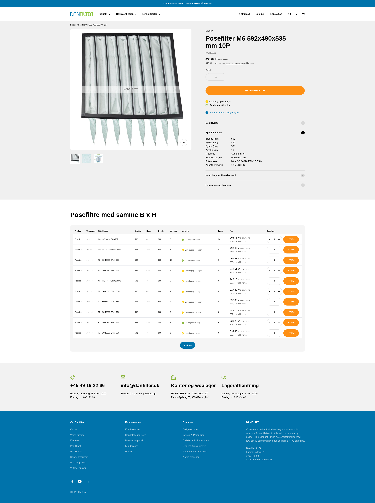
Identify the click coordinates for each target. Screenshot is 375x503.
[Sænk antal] (210, 76)
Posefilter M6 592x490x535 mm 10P (93, 25)
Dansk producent (79, 457)
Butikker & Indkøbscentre (196, 440)
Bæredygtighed (78, 462)
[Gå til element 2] (86, 159)
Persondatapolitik (134, 440)
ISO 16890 (75, 451)
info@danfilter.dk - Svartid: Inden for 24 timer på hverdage (187, 3)
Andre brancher (191, 457)
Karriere (74, 440)
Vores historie (77, 435)
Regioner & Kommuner (195, 451)
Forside (73, 25)
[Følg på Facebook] (72, 481)
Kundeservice (132, 429)
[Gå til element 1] (75, 159)
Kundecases (131, 446)
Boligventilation (125, 14)
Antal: (209, 70)
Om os (73, 429)
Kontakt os (276, 14)
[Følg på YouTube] (80, 481)
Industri (103, 14)
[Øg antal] (222, 76)
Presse (129, 451)
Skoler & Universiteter (194, 446)
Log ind (260, 14)
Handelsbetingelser (135, 435)
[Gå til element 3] (98, 159)
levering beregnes (234, 63)
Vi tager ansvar (78, 468)
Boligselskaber (190, 429)
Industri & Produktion (193, 435)
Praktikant (75, 446)
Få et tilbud (243, 14)
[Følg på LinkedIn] (87, 481)
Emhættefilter (149, 14)
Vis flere (188, 345)
